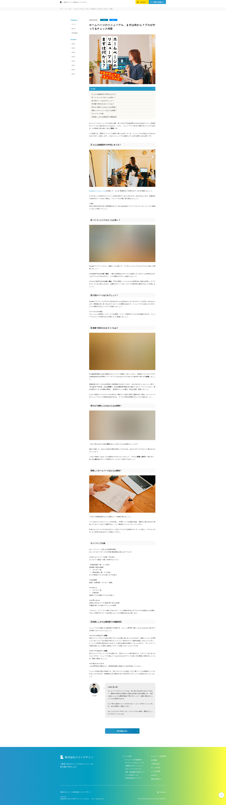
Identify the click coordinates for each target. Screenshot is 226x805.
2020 (73, 69)
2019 (73, 74)
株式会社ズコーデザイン (79, 757)
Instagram (163, 792)
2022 (73, 61)
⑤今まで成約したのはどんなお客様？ (104, 107)
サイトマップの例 (97, 113)
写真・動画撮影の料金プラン (135, 772)
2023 (73, 57)
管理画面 (75, 33)
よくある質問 (155, 771)
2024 (73, 52)
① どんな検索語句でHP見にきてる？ (104, 94)
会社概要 (154, 760)
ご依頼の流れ (155, 764)
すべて (74, 24)
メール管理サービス (132, 775)
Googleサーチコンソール (97, 191)
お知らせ (154, 775)
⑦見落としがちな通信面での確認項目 (104, 117)
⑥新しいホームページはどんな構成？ (104, 110)
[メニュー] (142, 2)
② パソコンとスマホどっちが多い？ (104, 97)
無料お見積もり (159, 2)
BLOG (73, 28)
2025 (73, 48)
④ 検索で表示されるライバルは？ (103, 104)
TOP (221, 795)
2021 (73, 65)
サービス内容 (127, 756)
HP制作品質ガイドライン (133, 778)
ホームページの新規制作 (133, 760)
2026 (73, 44)
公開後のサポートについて (134, 766)
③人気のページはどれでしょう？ (103, 101)
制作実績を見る (122, 731)
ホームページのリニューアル (135, 763)
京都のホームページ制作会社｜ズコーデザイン (75, 2)
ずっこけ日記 (155, 767)
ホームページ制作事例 (158, 756)
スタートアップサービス (133, 769)
